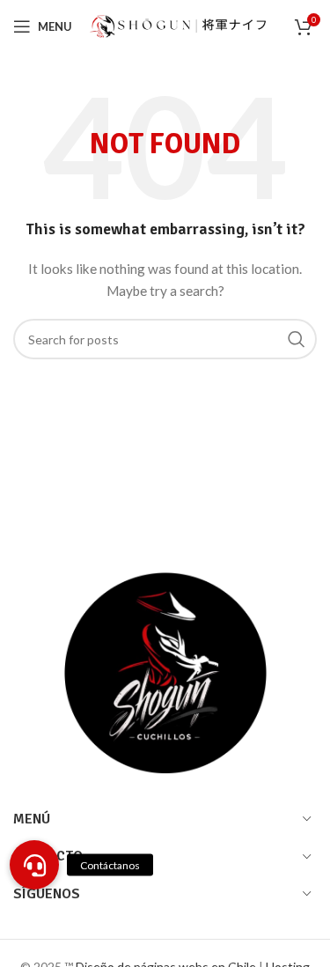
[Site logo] (178, 25)
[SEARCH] (296, 339)
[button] (34, 864)
